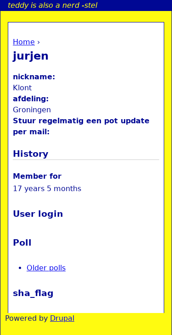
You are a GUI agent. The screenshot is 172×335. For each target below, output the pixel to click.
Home (24, 42)
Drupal (62, 318)
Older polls (46, 268)
